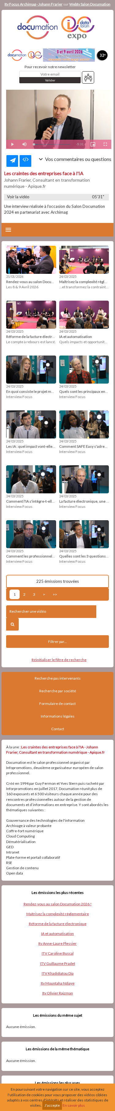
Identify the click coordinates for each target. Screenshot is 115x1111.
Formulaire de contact (57, 703)
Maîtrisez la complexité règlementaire (57, 913)
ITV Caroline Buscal (58, 953)
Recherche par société (57, 691)
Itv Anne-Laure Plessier (57, 943)
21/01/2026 (14, 276)
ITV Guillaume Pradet (57, 963)
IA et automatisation (57, 933)
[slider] (52, 144)
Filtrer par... (57, 641)
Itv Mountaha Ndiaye (58, 983)
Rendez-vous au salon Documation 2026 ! (58, 904)
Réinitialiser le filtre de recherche (59, 659)
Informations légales (58, 716)
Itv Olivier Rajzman (57, 993)
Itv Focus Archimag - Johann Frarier (34, 4)
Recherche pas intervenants (58, 678)
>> (55, 594)
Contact (57, 728)
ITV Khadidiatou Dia (58, 973)
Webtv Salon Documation (89, 4)
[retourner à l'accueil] (57, 27)
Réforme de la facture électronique (57, 923)
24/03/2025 (67, 276)
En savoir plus (74, 1105)
